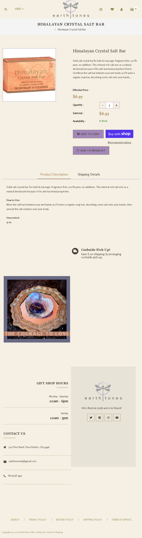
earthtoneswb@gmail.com (22, 461)
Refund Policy (64, 519)
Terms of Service (121, 519)
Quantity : (78, 104)
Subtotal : (78, 113)
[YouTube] (117, 417)
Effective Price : (81, 89)
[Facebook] (99, 417)
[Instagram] (108, 417)
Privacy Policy (37, 519)
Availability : (79, 121)
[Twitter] (90, 417)
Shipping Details (89, 174)
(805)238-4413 (15, 475)
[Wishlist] (112, 9)
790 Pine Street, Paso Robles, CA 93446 (29, 447)
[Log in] (121, 9)
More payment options (119, 142)
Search (15, 519)
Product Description (54, 174)
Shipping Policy (92, 519)
